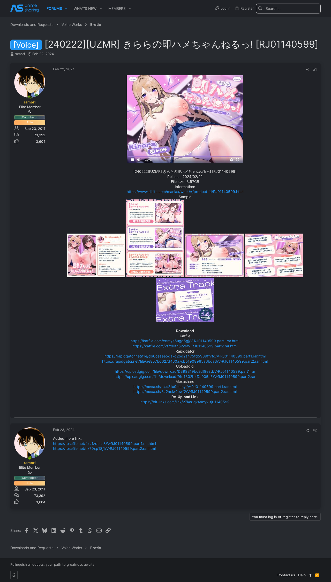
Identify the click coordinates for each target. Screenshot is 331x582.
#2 (315, 430)
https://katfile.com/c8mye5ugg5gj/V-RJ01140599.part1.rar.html (185, 341)
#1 (315, 69)
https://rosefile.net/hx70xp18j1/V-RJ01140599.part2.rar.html (104, 448)
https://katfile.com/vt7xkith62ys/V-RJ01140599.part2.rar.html (184, 346)
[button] (66, 8)
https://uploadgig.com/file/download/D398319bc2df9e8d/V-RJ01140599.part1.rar (185, 371)
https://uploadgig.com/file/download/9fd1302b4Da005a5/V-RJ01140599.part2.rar (185, 376)
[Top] (310, 575)
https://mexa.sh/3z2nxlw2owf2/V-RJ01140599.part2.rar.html (185, 391)
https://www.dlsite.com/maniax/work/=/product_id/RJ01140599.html (185, 191)
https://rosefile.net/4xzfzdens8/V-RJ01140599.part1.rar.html (104, 443)
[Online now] (29, 97)
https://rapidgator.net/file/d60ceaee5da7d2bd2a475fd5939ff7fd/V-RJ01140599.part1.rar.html (185, 356)
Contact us (286, 575)
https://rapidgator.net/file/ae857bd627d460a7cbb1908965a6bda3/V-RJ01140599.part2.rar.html (185, 361)
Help (302, 575)
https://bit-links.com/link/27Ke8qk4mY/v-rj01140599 (185, 402)
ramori (20, 54)
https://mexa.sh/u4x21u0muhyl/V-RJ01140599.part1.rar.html (185, 386)
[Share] (307, 69)
